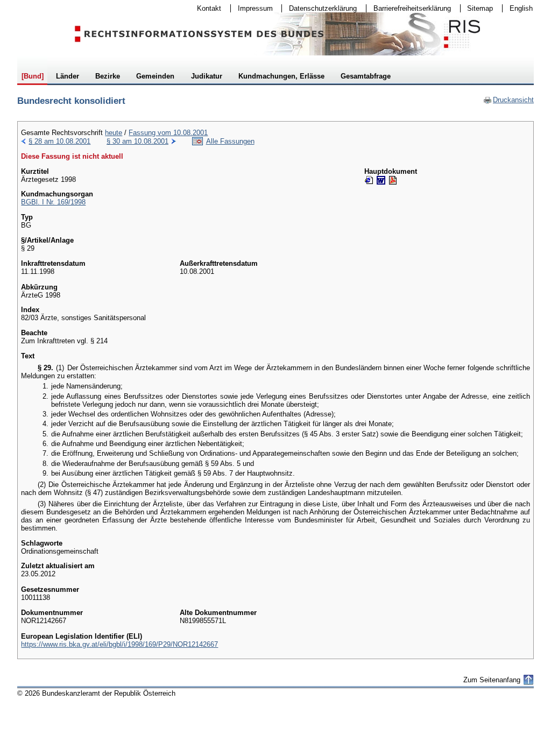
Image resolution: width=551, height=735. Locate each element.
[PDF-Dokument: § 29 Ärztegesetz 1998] (393, 180)
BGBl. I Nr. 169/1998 (53, 202)
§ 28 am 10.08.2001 (59, 141)
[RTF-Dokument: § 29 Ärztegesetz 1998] (381, 180)
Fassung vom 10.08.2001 (168, 133)
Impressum (252, 8)
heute (113, 133)
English (521, 8)
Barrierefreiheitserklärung (408, 8)
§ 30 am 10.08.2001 (137, 141)
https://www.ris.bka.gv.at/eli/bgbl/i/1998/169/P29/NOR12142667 (119, 644)
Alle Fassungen (230, 141)
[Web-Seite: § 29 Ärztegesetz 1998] (369, 180)
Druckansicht (508, 100)
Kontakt (205, 8)
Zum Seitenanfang (491, 680)
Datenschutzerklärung (319, 8)
